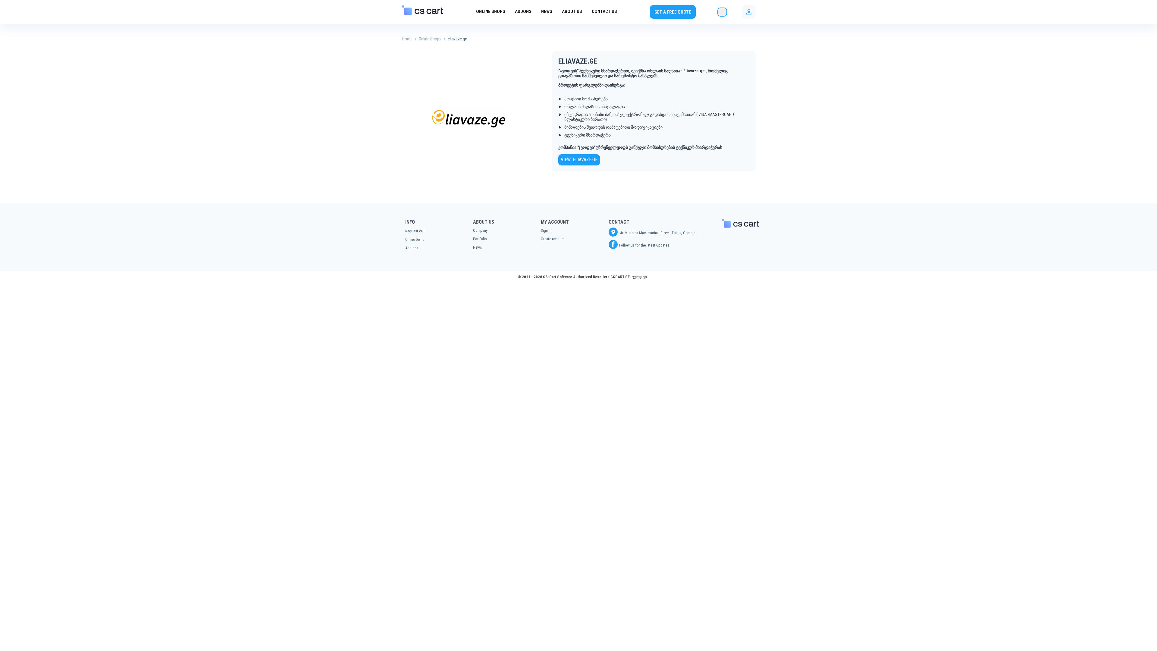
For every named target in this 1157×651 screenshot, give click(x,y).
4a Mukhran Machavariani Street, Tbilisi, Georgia (657, 233)
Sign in (546, 230)
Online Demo (415, 239)
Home (407, 38)
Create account (553, 239)
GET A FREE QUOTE (672, 12)
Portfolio (480, 239)
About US (572, 11)
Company (480, 230)
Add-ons (411, 248)
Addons (523, 11)
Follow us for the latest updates (644, 245)
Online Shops (490, 11)
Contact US (604, 11)
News (546, 11)
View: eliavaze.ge (579, 159)
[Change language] (722, 12)
